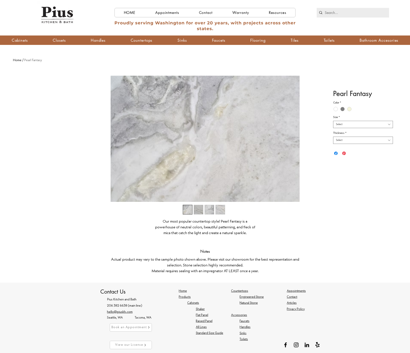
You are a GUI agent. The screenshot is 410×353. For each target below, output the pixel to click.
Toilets (244, 339)
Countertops (239, 291)
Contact (292, 297)
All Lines (201, 327)
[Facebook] (285, 345)
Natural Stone (249, 303)
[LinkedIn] (307, 345)
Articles (292, 303)
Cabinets (193, 303)
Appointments (296, 291)
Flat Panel (202, 315)
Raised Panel (204, 321)
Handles (245, 327)
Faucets (244, 321)
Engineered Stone (252, 297)
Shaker (200, 309)
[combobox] (363, 124)
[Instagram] (296, 345)
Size (336, 117)
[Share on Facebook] (335, 153)
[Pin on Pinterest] (344, 153)
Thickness (339, 133)
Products (185, 297)
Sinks (243, 333)
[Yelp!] (317, 345)
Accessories (239, 315)
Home (17, 60)
